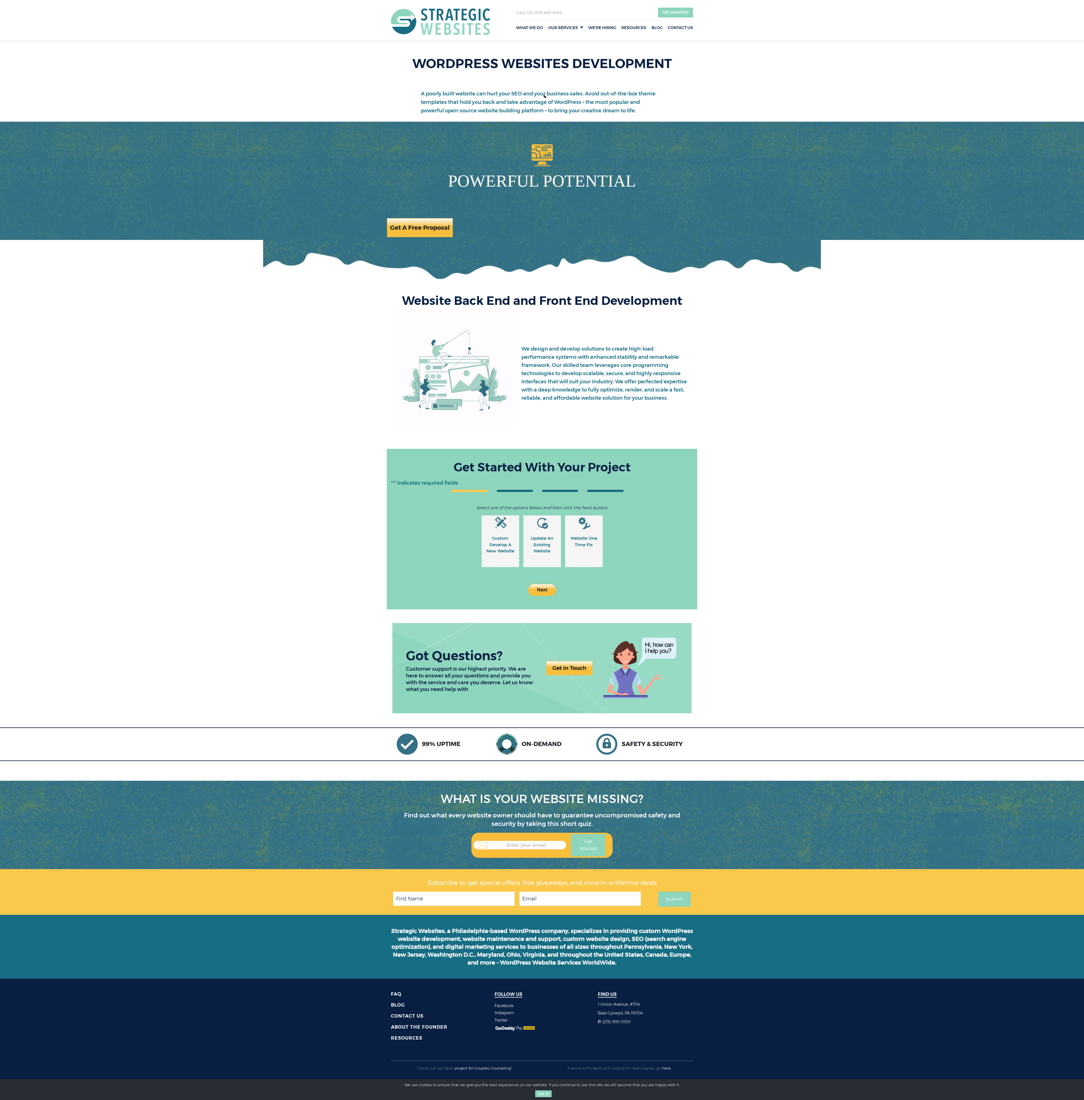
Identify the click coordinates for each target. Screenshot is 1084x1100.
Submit (674, 899)
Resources (633, 27)
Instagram (504, 1012)
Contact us (680, 27)
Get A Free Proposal (420, 227)
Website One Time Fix (584, 541)
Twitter (501, 1020)
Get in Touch (569, 668)
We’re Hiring (602, 27)
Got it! (543, 1094)
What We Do (529, 27)
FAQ (396, 994)
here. (667, 1068)
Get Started (675, 12)
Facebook (504, 1005)
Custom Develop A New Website (500, 544)
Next (542, 589)
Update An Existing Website (542, 544)
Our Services (563, 27)
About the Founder (419, 1027)
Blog (657, 27)
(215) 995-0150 (548, 12)
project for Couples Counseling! (483, 1068)
